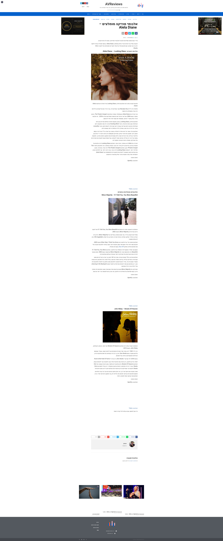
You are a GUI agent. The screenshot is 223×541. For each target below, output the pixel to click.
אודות (88, 14)
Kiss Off (121, 247)
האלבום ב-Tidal (133, 189)
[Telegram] (81, 3)
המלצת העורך (106, 14)
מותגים (112, 19)
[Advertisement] (114, 426)
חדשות (138, 14)
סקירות (133, 14)
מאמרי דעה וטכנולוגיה (96, 14)
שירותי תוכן (113, 14)
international (96, 19)
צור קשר (103, 19)
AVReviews (113, 4)
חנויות (108, 19)
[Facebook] (87, 3)
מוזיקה (127, 14)
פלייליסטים (118, 19)
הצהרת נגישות (96, 527)
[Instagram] (83, 3)
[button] (136, 33)
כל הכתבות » (124, 445)
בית (142, 14)
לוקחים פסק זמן (96, 514)
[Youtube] (85, 3)
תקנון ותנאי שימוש (95, 524)
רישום (83, 6)
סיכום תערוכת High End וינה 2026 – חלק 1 (112, 511)
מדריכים (135, 19)
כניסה (88, 6)
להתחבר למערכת (132, 460)
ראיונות (124, 19)
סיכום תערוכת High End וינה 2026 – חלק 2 (134, 514)
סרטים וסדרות (121, 14)
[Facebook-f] (86, 539)
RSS (98, 530)
